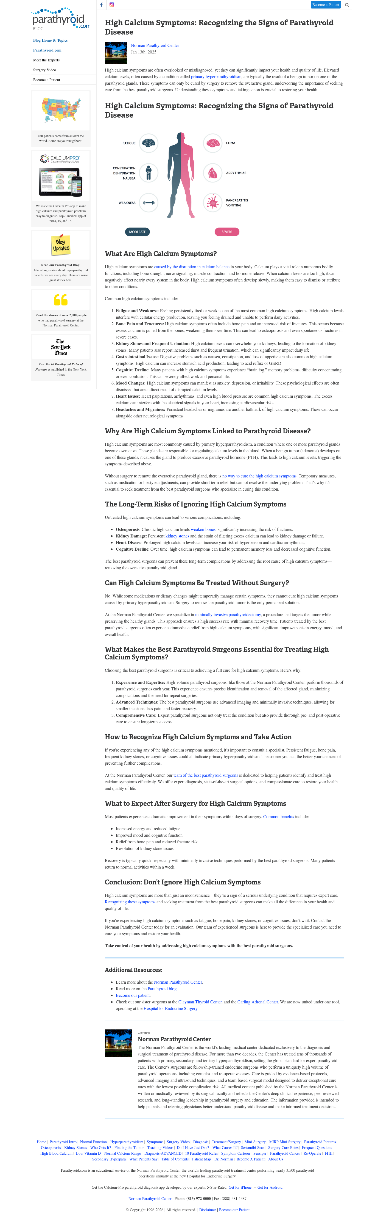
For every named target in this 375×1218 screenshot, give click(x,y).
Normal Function (93, 1141)
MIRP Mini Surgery (285, 1141)
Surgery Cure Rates (283, 1147)
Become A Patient (251, 1159)
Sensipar (260, 1153)
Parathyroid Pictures (320, 1141)
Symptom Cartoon (235, 1153)
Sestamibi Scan (253, 1147)
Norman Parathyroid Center (155, 45)
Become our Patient (234, 1209)
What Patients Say (143, 1159)
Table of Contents (175, 1159)
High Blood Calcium (56, 1153)
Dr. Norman (223, 1159)
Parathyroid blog (162, 988)
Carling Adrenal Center (257, 1001)
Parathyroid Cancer (285, 1153)
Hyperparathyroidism (126, 1141)
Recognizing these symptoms (130, 901)
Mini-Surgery (255, 1141)
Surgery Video (44, 69)
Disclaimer (207, 1209)
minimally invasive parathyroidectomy (228, 614)
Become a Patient (46, 79)
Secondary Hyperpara (109, 1159)
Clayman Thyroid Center (200, 1001)
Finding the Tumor (129, 1147)
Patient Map (201, 1159)
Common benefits (278, 816)
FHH (328, 1153)
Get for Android (270, 1187)
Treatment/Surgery (226, 1141)
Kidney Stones (75, 1147)
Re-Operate (312, 1153)
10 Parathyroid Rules (201, 1153)
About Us (275, 1159)
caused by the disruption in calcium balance (192, 266)
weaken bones (203, 529)
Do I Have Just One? (193, 1147)
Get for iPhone (240, 1187)
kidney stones (177, 536)
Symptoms (155, 1141)
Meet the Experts (46, 59)
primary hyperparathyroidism (216, 76)
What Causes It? (224, 1147)
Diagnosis (200, 1141)
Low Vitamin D (88, 1153)
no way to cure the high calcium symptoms (259, 476)
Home (41, 1141)
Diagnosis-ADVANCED (162, 1153)
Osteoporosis (51, 1147)
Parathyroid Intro (63, 1141)
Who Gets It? (100, 1147)
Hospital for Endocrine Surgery (170, 1008)
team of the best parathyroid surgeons (205, 775)
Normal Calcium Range (122, 1153)
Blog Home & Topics (50, 40)
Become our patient (133, 995)
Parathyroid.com (47, 50)
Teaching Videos (160, 1147)
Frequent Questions (317, 1147)
